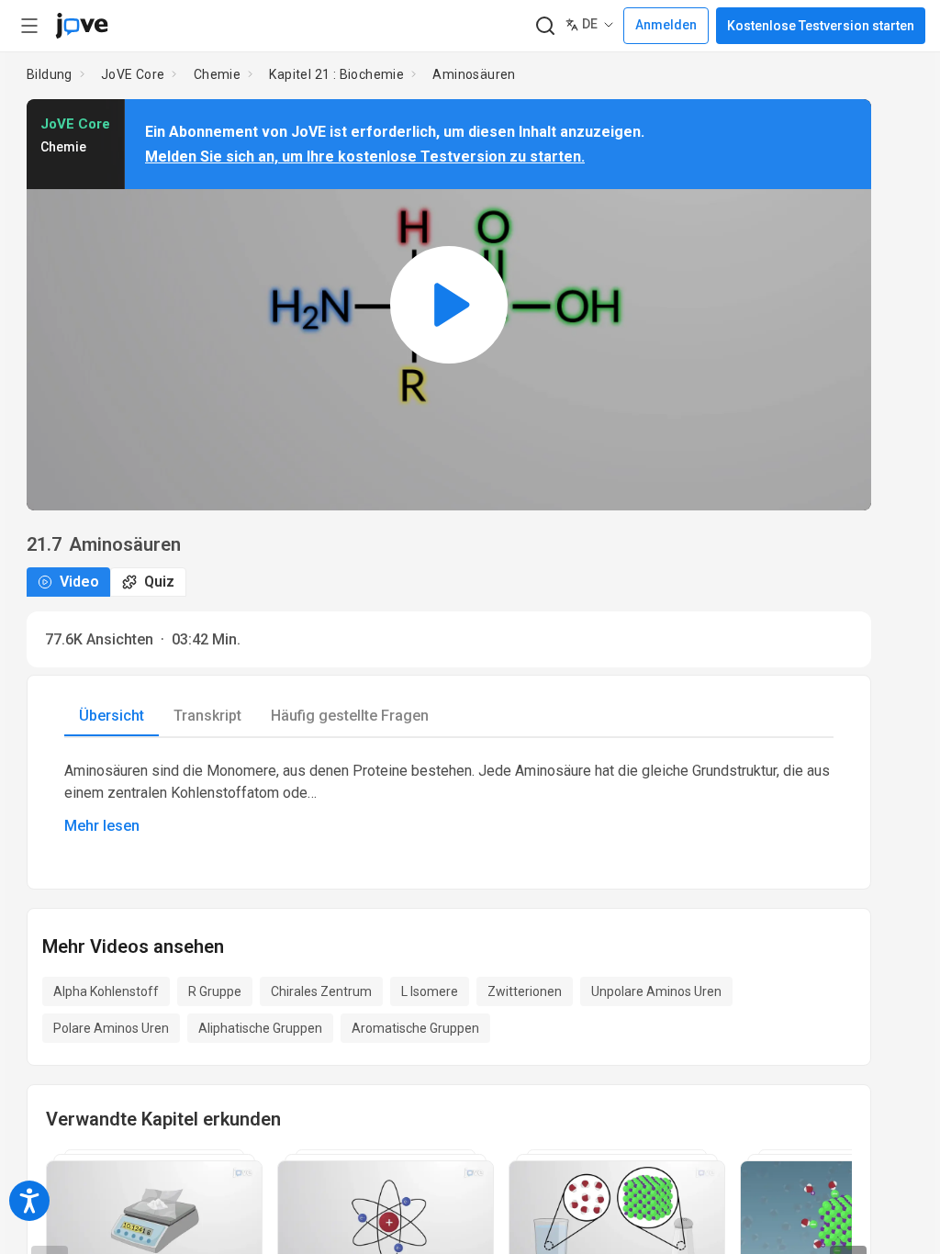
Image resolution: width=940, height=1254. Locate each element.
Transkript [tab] (207, 715)
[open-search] (545, 26)
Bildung (50, 74)
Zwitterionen (524, 991)
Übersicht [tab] (111, 715)
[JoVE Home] (81, 26)
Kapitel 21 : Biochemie (336, 74)
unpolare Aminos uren (656, 991)
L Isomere (429, 991)
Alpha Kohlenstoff (106, 991)
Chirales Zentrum (321, 991)
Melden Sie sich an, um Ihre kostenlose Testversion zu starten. (365, 156)
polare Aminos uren (111, 1028)
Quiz (159, 581)
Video (79, 581)
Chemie (217, 74)
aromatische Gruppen (415, 1028)
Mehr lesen (102, 825)
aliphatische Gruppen (260, 1028)
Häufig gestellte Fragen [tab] (350, 715)
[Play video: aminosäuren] (449, 304)
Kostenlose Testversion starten (820, 25)
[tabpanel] (449, 798)
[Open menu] (29, 25)
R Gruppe (214, 991)
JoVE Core (133, 74)
